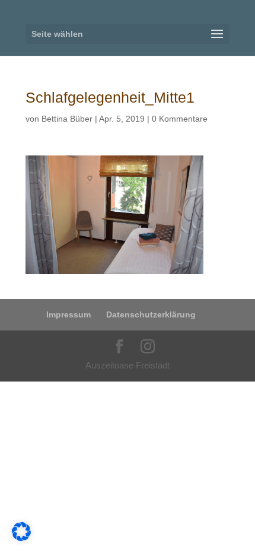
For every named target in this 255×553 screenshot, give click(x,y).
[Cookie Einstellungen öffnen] (21, 538)
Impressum (68, 314)
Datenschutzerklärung (151, 314)
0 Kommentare (180, 118)
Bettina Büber (67, 118)
